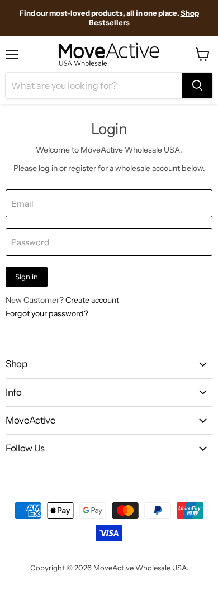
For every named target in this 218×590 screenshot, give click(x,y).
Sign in (26, 276)
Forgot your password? (47, 313)
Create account (92, 300)
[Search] (197, 85)
